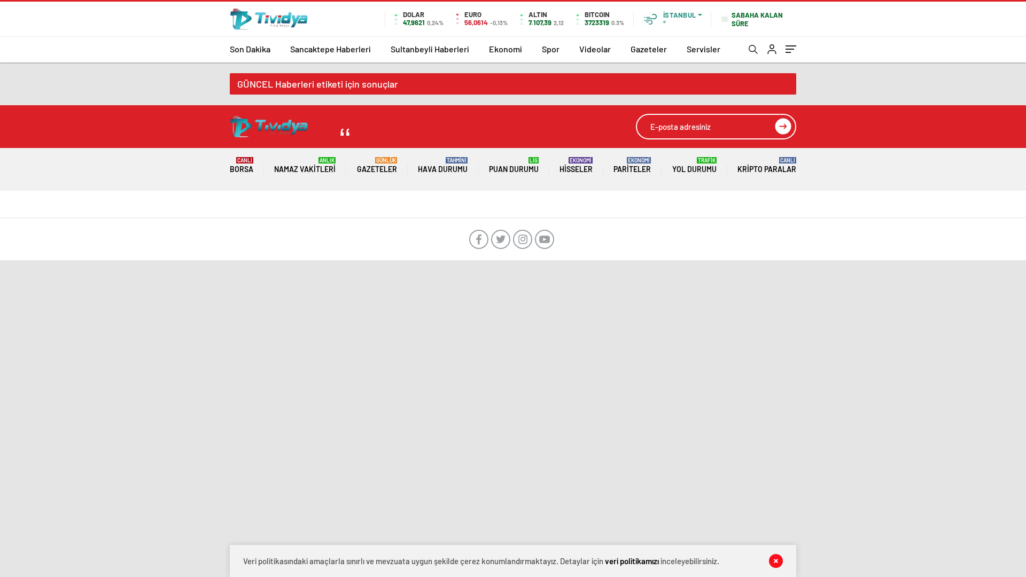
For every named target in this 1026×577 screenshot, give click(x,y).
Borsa (241, 165)
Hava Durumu (443, 165)
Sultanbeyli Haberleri (430, 49)
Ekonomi (505, 49)
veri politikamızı (632, 561)
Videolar (595, 49)
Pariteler (632, 165)
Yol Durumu (694, 165)
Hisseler (576, 165)
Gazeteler (649, 49)
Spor (550, 49)
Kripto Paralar (766, 165)
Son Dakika (250, 49)
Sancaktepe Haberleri (330, 49)
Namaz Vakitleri (305, 165)
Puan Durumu (514, 165)
